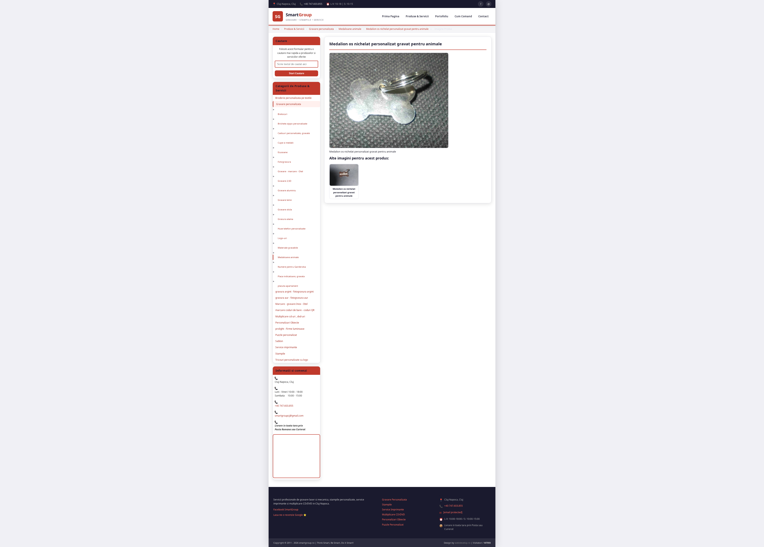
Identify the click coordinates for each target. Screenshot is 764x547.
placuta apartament (288, 285)
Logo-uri (282, 238)
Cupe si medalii (285, 142)
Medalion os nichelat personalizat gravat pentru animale (397, 29)
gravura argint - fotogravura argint (294, 291)
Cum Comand (463, 16)
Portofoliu (441, 16)
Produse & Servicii (417, 16)
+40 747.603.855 (313, 4)
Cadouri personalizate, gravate (294, 133)
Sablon (279, 341)
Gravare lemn (285, 199)
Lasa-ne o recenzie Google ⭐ (289, 515)
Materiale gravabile (288, 247)
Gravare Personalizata (394, 499)
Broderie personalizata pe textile (293, 98)
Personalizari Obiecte (287, 322)
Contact (483, 16)
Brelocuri (282, 114)
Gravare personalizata (321, 29)
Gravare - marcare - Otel (290, 171)
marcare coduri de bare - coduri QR (294, 310)
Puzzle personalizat (286, 335)
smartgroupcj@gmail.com (289, 415)
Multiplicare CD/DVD (393, 514)
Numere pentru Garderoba (292, 266)
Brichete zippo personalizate (292, 123)
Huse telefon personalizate (291, 228)
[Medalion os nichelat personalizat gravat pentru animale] (388, 147)
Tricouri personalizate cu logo (291, 359)
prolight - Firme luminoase (289, 328)
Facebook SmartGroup (285, 509)
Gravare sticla (285, 209)
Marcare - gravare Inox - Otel (291, 304)
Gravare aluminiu (287, 190)
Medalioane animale (350, 29)
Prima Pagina (390, 16)
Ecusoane (282, 152)
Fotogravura (284, 161)
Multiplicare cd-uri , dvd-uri (290, 316)
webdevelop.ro (463, 542)
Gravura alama (285, 219)
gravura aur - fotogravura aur (291, 297)
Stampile (280, 353)
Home (276, 29)
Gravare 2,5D (284, 180)
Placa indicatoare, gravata (291, 276)
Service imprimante (286, 347)
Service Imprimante (393, 509)
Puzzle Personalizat (392, 524)
